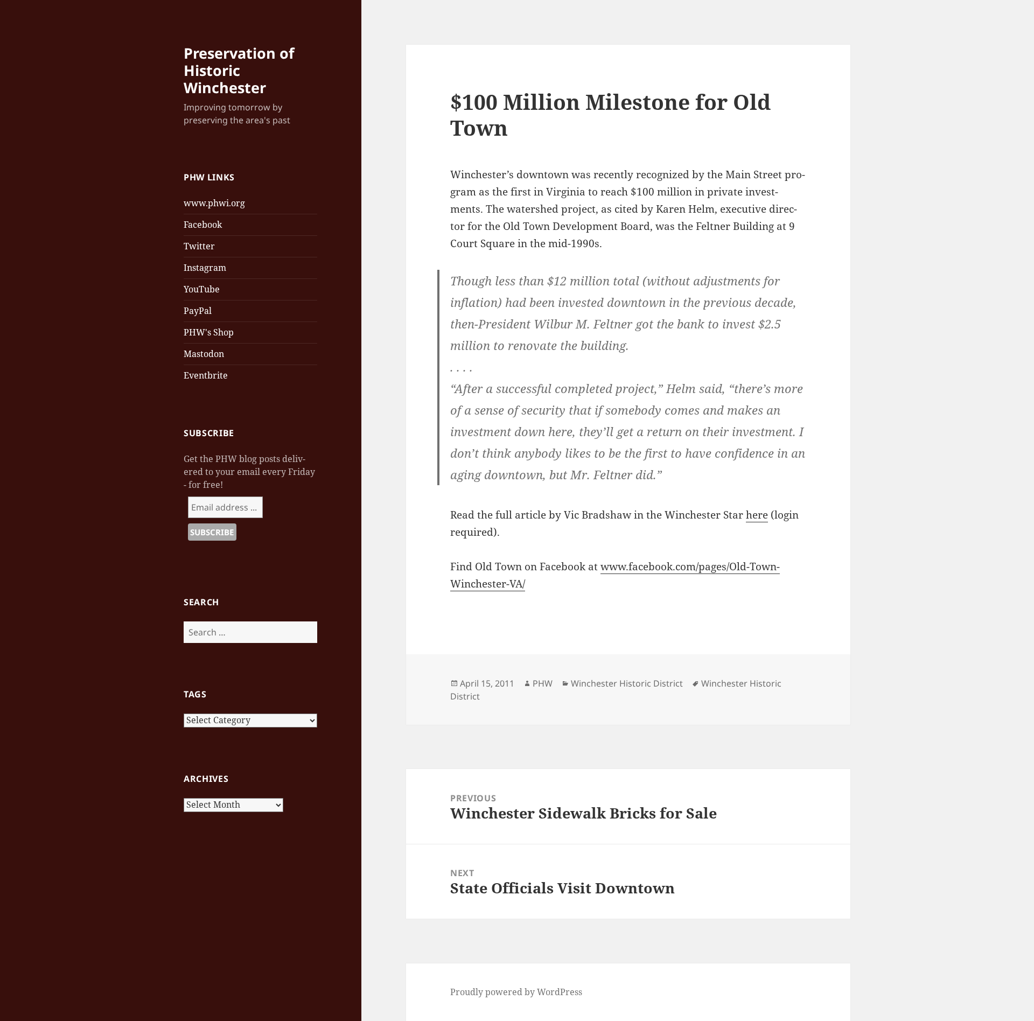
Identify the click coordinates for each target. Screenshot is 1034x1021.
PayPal (198, 311)
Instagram (205, 268)
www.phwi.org (214, 203)
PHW (543, 683)
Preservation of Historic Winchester (239, 70)
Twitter (199, 246)
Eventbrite (206, 375)
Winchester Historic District (627, 683)
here (757, 515)
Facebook (203, 224)
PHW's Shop (209, 332)
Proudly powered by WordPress (516, 992)
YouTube (202, 289)
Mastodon (204, 354)
